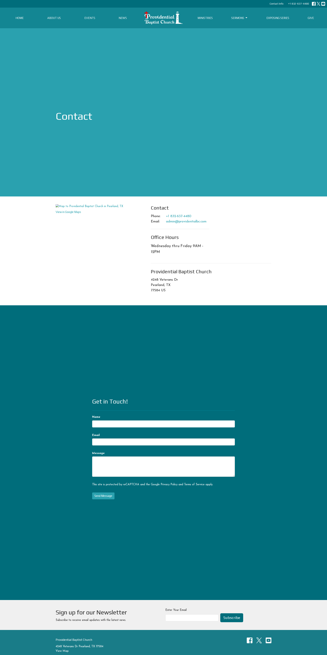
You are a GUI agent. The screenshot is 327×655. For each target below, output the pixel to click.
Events (89, 18)
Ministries (205, 18)
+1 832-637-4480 (298, 3)
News (123, 18)
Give (311, 18)
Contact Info (276, 3)
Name (96, 417)
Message (98, 453)
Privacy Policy (169, 484)
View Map (62, 651)
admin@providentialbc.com (186, 221)
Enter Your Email (176, 610)
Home (20, 18)
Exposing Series (277, 18)
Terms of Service (194, 484)
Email (96, 435)
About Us (54, 18)
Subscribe (231, 617)
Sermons (237, 18)
